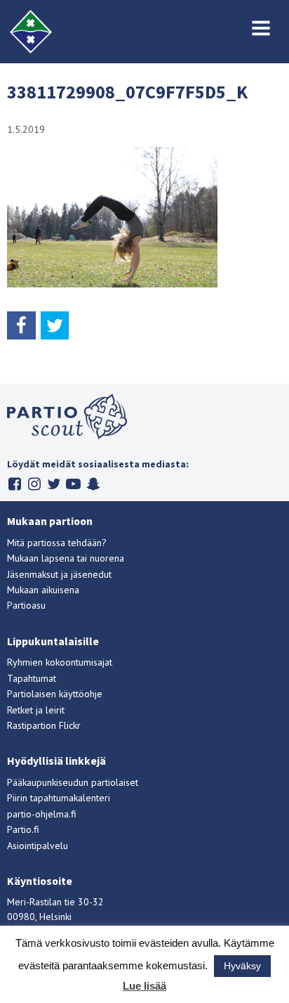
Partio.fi (23, 829)
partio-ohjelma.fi (41, 814)
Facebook (14, 484)
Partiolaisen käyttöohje (54, 693)
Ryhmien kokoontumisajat (59, 662)
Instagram (34, 484)
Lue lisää (144, 986)
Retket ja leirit (36, 710)
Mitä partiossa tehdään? (57, 542)
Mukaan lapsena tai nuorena (65, 558)
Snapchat (93, 484)
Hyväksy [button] (242, 965)
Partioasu (26, 605)
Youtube (73, 484)
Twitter (53, 484)
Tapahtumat (31, 678)
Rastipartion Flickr (44, 725)
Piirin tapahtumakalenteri (58, 797)
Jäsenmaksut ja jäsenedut (59, 574)
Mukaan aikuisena (43, 589)
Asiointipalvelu (37, 845)
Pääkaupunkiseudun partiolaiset (72, 782)
